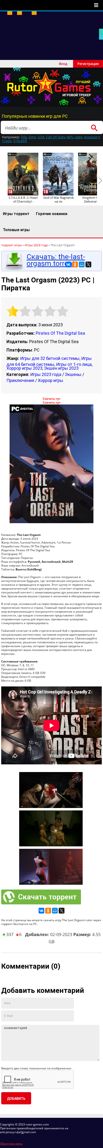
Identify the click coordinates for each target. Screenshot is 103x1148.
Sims (32, 137)
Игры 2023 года (45, 374)
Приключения (20, 380)
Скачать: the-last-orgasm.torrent (56, 260)
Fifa (24, 137)
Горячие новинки (51, 213)
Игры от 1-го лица (74, 364)
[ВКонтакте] (68, 264)
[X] (88, 264)
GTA (41, 137)
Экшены (73, 374)
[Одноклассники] (75, 264)
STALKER (20, 141)
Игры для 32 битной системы (50, 358)
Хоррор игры (50, 380)
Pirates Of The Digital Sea (60, 333)
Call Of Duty (55, 137)
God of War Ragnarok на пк (58, 199)
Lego (78, 137)
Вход (63, 63)
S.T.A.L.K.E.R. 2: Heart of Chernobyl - (23, 199)
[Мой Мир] (82, 264)
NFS (70, 137)
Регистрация (88, 63)
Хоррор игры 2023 (24, 368)
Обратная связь (11, 1144)
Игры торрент (16, 213)
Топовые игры (16, 230)
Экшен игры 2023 (61, 368)
